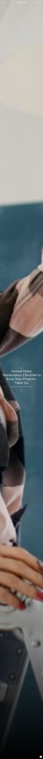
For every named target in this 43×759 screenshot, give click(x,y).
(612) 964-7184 (38, 2)
